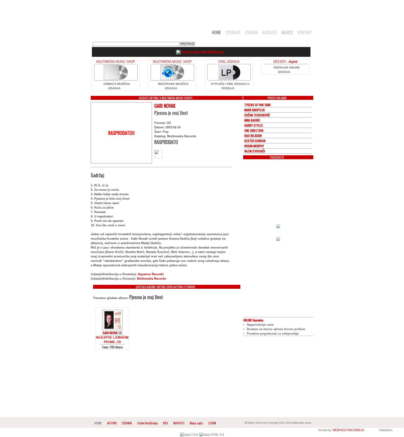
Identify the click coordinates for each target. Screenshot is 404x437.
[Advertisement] (202, 12)
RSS (165, 422)
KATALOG (269, 32)
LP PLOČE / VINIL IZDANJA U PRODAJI (230, 86)
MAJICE (287, 32)
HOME (216, 32)
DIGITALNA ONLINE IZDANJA (287, 70)
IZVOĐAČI (233, 32)
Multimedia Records (151, 278)
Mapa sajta (196, 422)
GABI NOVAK (165, 105)
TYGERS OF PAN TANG (257, 104)
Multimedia (138, 33)
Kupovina (253, 320)
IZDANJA (251, 32)
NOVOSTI (178, 422)
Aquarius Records (151, 274)
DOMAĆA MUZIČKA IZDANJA (117, 86)
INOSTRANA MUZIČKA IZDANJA (173, 86)
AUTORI (111, 422)
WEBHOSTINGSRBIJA (348, 430)
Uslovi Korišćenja (147, 422)
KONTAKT (304, 32)
